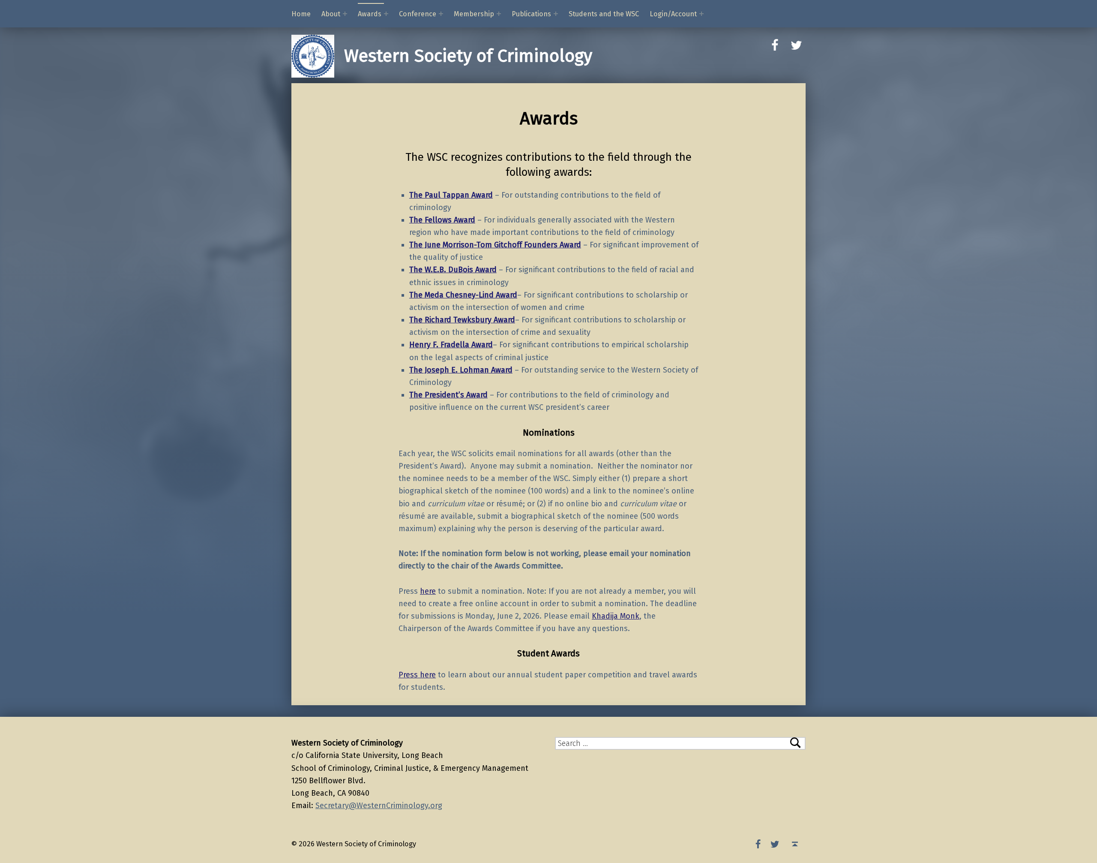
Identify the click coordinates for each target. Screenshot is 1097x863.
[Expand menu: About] (345, 14)
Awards (369, 14)
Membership (474, 14)
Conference (417, 14)
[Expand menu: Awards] (386, 14)
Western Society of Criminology (468, 55)
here (428, 591)
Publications (531, 14)
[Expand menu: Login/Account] (701, 14)
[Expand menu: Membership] (499, 14)
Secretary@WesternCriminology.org (378, 805)
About (330, 14)
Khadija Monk (615, 616)
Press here (417, 675)
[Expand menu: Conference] (441, 14)
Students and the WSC (604, 14)
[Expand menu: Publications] (556, 14)
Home (301, 14)
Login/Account (673, 14)
